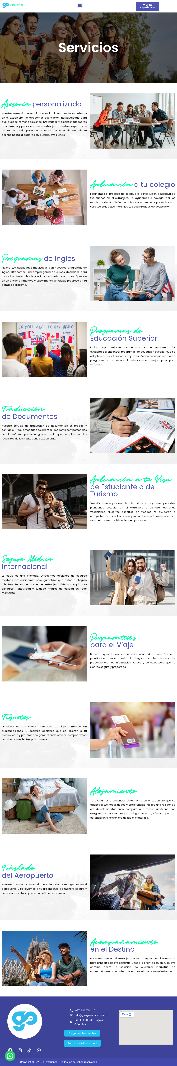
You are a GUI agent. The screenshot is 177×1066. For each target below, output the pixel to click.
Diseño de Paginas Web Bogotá (116, 1062)
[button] (80, 5)
